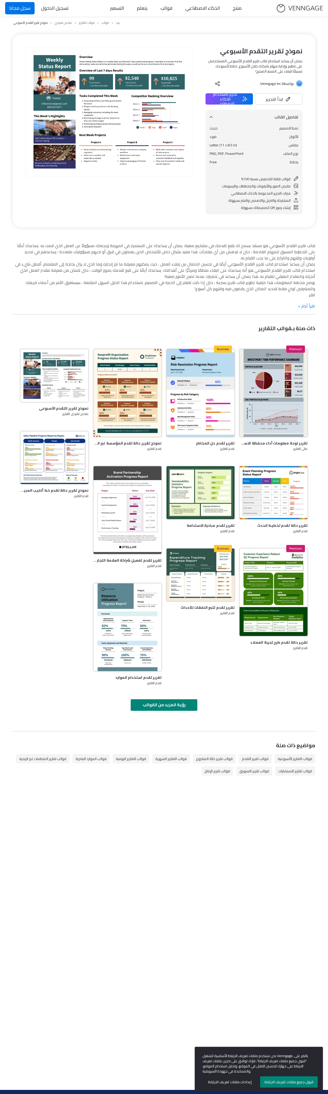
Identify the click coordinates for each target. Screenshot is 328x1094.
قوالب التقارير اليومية (131, 758)
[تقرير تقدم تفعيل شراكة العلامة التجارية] (127, 510)
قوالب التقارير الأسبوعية (295, 758)
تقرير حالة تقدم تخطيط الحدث (282, 525)
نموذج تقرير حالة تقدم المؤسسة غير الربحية (127, 443)
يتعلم (142, 8)
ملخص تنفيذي (63, 23)
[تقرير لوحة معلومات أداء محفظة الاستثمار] (274, 393)
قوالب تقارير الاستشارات (295, 771)
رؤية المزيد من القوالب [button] (164, 704)
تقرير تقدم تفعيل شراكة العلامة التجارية (127, 560)
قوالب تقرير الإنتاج (217, 771)
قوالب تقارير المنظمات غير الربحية (42, 758)
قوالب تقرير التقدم (255, 758)
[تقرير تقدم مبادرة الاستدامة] (200, 492)
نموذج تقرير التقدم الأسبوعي (63, 408)
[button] (278, 99)
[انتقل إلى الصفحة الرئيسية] (300, 8)
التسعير (117, 8)
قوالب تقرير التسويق (254, 771)
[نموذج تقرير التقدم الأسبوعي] (54, 375)
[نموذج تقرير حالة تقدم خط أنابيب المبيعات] (54, 457)
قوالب (166, 8)
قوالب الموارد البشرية (91, 758)
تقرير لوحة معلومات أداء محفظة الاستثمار (274, 443)
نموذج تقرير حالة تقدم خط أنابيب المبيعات (54, 490)
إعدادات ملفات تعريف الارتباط (230, 1082)
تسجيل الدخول (55, 8)
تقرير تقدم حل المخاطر (215, 443)
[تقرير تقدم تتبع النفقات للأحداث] (200, 575)
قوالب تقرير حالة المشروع (214, 758)
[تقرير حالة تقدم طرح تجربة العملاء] (274, 592)
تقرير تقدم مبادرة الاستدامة (210, 525)
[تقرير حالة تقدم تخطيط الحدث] (274, 492)
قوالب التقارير (87, 23)
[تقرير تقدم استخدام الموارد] (127, 627)
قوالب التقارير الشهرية (171, 758)
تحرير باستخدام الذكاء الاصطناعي (225, 99)
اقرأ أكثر (306, 306)
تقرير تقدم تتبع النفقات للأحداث (207, 607)
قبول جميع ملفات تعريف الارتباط (289, 1082)
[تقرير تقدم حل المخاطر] (200, 393)
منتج (237, 8)
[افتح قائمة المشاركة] (217, 83)
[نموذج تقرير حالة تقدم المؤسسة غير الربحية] (127, 393)
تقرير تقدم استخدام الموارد (138, 677)
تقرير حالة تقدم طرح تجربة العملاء (279, 642)
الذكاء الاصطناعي (202, 8)
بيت (118, 23)
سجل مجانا (19, 8)
